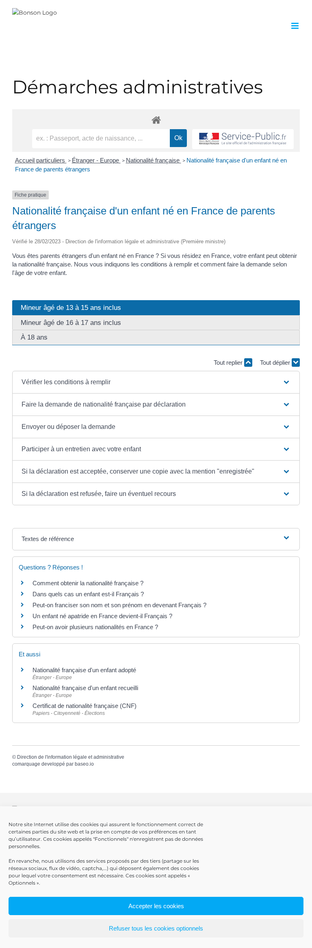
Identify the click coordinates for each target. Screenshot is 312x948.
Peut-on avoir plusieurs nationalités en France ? (95, 626)
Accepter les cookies (156, 906)
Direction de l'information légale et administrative (70, 757)
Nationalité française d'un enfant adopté (84, 670)
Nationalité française (153, 160)
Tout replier (229, 362)
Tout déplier (276, 362)
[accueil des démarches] (156, 119)
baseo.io (84, 764)
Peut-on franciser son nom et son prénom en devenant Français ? (119, 605)
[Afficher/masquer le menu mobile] (295, 26)
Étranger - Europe (96, 160)
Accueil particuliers (41, 160)
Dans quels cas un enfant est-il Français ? (88, 594)
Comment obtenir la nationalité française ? (87, 583)
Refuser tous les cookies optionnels (156, 928)
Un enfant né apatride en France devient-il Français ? (102, 616)
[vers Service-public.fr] (243, 139)
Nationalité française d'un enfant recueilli (85, 687)
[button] (156, 382)
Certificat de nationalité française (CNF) (84, 705)
